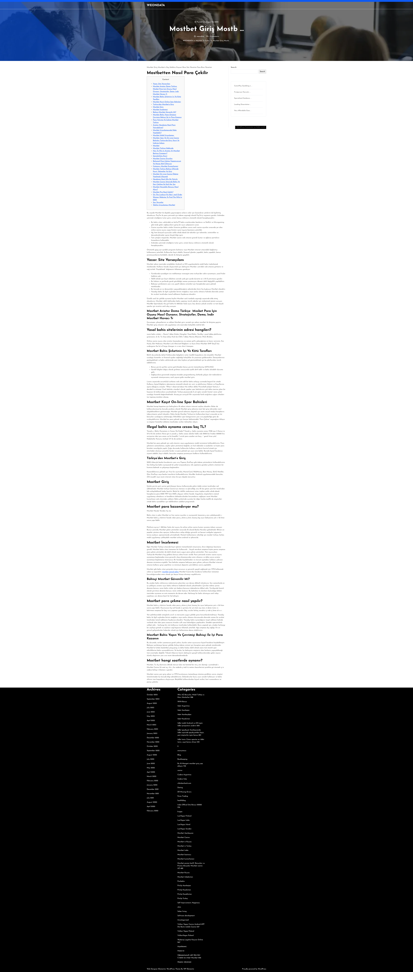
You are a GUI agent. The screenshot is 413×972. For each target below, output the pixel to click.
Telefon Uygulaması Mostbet (164, 205)
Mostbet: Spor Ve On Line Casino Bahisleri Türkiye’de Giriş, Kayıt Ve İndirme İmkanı (166, 140)
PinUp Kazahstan (184, 890)
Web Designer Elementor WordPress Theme (164, 969)
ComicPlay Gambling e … (243, 86)
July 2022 (150, 759)
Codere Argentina (184, 775)
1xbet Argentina (183, 706)
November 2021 (153, 793)
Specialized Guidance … (242, 98)
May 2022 (151, 768)
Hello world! (260, 127)
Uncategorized (183, 920)
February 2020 (152, 811)
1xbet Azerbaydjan (184, 714)
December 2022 (153, 738)
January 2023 (152, 733)
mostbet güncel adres (170, 572)
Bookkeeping (182, 759)
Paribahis (181, 881)
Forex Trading (182, 796)
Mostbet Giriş (158, 107)
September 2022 (153, 751)
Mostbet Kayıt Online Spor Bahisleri (167, 102)
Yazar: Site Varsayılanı (161, 84)
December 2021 (153, 789)
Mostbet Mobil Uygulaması (163, 135)
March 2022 (151, 776)
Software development (186, 916)
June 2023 (151, 712)
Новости (180, 951)
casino (179, 770)
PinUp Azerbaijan (184, 885)
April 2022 (151, 772)
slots (179, 907)
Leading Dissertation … (242, 104)
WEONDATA (156, 5)
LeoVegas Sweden (184, 829)
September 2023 (153, 699)
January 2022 (152, 785)
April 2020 (151, 806)
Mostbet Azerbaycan (185, 833)
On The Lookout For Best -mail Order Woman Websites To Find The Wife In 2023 (167, 197)
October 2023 (152, 695)
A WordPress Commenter (244, 127)
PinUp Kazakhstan (184, 894)
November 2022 (153, 742)
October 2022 (152, 746)
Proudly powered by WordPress (254, 969)
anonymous (181, 751)
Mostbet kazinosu (184, 855)
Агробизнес (182, 947)
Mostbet (156, 146)
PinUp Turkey (182, 898)
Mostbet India (182, 850)
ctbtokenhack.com (184, 783)
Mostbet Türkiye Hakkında (163, 148)
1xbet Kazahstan (183, 719)
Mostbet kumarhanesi (185, 859)
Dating (180, 787)
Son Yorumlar (158, 202)
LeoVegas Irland (183, 824)
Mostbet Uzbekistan (185, 877)
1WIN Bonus (182, 702)
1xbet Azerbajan (183, 710)
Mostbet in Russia (184, 842)
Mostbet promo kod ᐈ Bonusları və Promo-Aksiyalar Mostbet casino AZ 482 (191, 865)
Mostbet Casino (183, 837)
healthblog (181, 800)
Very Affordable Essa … (242, 110)
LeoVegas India (183, 820)
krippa (179, 812)
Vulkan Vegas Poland (185, 931)
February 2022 (152, 781)
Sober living (182, 911)
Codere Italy (182, 779)
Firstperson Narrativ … (242, 92)
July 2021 (150, 798)
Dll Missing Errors (184, 792)
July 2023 (150, 708)
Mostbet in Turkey (203, 41)
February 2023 (152, 729)
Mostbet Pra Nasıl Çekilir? (163, 192)
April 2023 (151, 720)
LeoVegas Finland (184, 816)
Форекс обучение (184, 962)
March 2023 (151, 725)
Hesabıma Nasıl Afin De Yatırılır (165, 179)
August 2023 (152, 703)
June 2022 (151, 763)
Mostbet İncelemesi (160, 109)
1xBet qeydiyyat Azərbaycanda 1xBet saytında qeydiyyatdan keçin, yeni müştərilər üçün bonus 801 (190, 732)
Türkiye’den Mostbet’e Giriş (163, 104)
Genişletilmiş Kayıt (160, 156)
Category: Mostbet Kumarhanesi (165, 166)
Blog (179, 755)
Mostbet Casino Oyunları (163, 158)
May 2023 (151, 716)
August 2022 (152, 755)
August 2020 (152, 802)
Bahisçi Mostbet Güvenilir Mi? (164, 112)
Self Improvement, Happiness (188, 903)
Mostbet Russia (183, 873)
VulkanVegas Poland (185, 935)
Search (234, 67)
